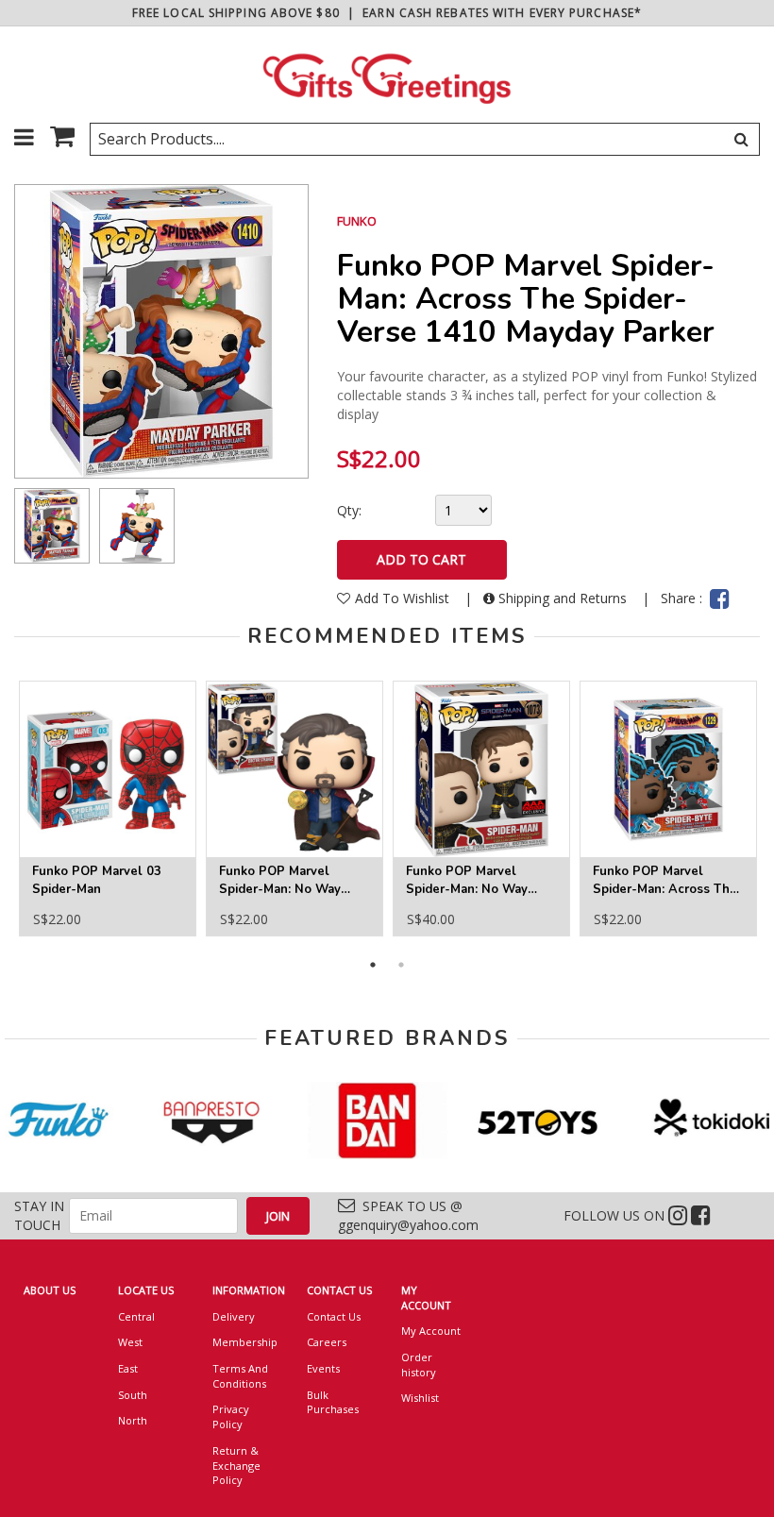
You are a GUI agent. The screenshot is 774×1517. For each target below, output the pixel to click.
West (130, 1342)
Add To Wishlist (404, 598)
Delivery (233, 1316)
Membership (245, 1342)
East (128, 1368)
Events (323, 1368)
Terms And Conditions (240, 1376)
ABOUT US (50, 1290)
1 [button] (372, 964)
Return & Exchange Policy (236, 1465)
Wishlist (420, 1398)
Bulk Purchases (333, 1402)
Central (136, 1316)
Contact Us (334, 1316)
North (132, 1420)
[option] (52, 526)
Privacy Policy (230, 1416)
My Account (431, 1330)
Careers (326, 1342)
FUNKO (357, 220)
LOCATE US (146, 1290)
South (132, 1395)
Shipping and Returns (563, 598)
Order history (418, 1364)
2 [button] (401, 964)
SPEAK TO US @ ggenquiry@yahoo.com (408, 1215)
